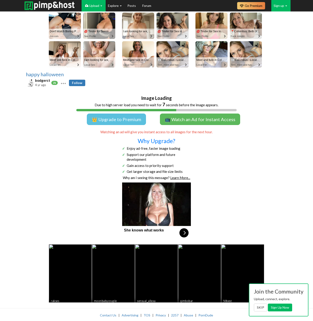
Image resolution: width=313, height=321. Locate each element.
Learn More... (180, 178)
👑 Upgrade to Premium (116, 119)
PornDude (205, 315)
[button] (63, 83)
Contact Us (108, 315)
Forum (146, 6)
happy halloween (45, 74)
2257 (174, 315)
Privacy (161, 315)
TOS (147, 315)
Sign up (279, 6)
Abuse (188, 315)
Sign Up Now (280, 307)
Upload (94, 6)
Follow (77, 83)
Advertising (130, 315)
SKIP (260, 307)
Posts (132, 6)
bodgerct (42, 80)
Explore (113, 6)
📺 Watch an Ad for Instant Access (200, 119)
